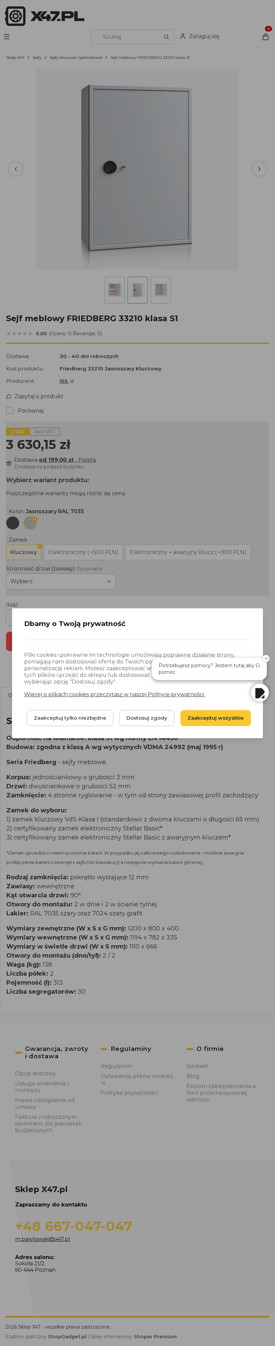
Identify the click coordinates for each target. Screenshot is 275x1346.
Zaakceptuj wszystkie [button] (215, 717)
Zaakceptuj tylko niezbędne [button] (70, 717)
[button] (260, 692)
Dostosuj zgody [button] (146, 717)
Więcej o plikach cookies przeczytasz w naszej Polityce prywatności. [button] (114, 694)
